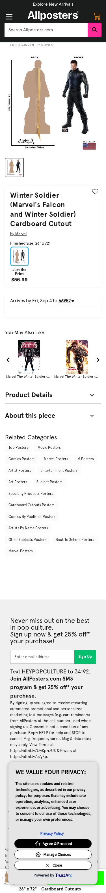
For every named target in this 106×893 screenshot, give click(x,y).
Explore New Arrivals (53, 4)
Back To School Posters (75, 540)
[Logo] (53, 16)
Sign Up (85, 657)
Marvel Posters (56, 459)
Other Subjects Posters (27, 540)
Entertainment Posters (58, 471)
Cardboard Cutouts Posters (31, 505)
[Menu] (9, 16)
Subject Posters (49, 482)
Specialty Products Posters (30, 494)
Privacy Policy (52, 833)
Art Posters (17, 482)
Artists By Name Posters (28, 528)
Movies (47, 45)
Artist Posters (19, 471)
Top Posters (18, 448)
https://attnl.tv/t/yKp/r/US (33, 751)
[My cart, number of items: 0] (96, 15)
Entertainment (23, 45)
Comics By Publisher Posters (31, 517)
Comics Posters (21, 459)
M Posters (85, 459)
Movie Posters (49, 448)
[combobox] (46, 30)
